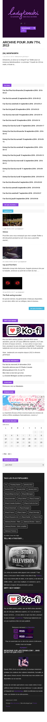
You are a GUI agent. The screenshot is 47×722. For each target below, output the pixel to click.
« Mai (5, 454)
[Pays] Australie (10, 498)
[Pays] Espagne (25, 508)
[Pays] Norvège (34, 512)
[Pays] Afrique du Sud (12, 494)
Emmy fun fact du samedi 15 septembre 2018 (20, 139)
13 (23, 439)
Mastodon (19, 386)
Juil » (9, 454)
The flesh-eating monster (12, 295)
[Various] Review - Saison (32, 521)
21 (29, 442)
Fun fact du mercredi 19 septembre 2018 (18, 115)
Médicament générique (21, 56)
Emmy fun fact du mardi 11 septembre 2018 (19, 168)
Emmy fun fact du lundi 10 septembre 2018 (19, 176)
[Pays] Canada (34, 498)
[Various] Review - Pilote (12, 521)
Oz (6, 484)
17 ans (40, 342)
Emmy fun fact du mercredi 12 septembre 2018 (20, 160)
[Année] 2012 (28, 484)
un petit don (30, 346)
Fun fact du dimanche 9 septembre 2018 (18, 182)
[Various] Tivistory (10, 531)
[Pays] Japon (21, 512)
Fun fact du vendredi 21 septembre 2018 (18, 104)
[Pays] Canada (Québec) (13, 503)
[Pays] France (9, 512)
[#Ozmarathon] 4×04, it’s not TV (14, 370)
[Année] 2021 (33, 489)
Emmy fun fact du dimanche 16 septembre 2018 (21, 131)
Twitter (21, 23)
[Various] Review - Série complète (15, 526)
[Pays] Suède (26, 517)
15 (35, 439)
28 (29, 446)
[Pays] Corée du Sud (31, 503)
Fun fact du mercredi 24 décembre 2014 (17, 364)
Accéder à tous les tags (11, 535)
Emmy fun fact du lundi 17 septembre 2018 (19, 125)
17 (6, 442)
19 (18, 442)
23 (41, 442)
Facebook (24, 23)
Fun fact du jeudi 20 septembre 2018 (16, 109)
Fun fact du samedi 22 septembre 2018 (17, 98)
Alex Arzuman (15, 703)
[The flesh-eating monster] (13, 290)
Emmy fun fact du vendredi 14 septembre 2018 (20, 147)
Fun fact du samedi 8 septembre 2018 (17, 187)
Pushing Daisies (15, 484)
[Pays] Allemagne (27, 494)
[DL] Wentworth (10, 53)
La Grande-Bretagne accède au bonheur (17, 376)
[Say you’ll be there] (13, 260)
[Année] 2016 (21, 489)
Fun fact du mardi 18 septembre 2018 (17, 120)
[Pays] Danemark (10, 508)
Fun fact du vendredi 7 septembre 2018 (17, 193)
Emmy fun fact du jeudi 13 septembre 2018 (19, 155)
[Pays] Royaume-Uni (11, 517)
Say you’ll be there (10, 265)
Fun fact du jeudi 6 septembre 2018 (16, 198)
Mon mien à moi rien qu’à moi (13, 373)
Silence (5, 232)
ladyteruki (20, 228)
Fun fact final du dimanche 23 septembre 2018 (20, 90)
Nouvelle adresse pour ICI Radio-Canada (17, 367)
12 (18, 439)
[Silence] (13, 227)
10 (6, 439)
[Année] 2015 (9, 489)
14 (29, 439)
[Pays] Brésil (22, 498)
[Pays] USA (37, 517)
